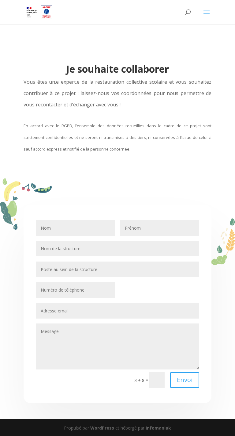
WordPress (102, 428)
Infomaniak (158, 428)
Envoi (184, 380)
